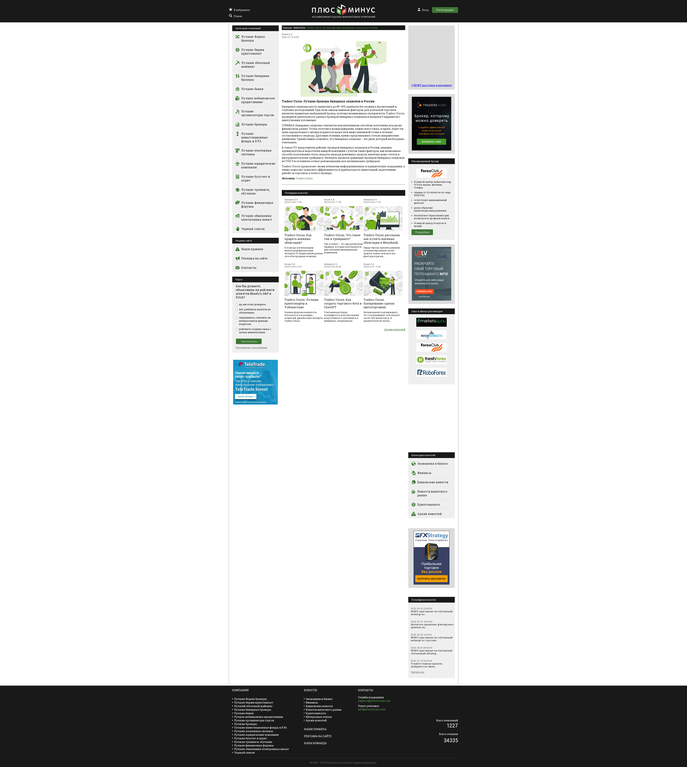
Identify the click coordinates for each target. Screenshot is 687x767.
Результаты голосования (251, 347)
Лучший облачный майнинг (255, 64)
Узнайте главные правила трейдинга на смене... (426, 665)
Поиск (238, 16)
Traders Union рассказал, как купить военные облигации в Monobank (382, 238)
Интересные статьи (319, 717)
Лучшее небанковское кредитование (258, 100)
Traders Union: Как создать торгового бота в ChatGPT (343, 303)
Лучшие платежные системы (256, 152)
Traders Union (304, 178)
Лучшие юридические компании (258, 165)
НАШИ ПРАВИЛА (315, 729)
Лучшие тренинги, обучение (255, 191)
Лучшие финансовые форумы (257, 204)
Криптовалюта (428, 504)
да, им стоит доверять (252, 304)
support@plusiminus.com (374, 700)
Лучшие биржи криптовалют (252, 51)
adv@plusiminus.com (372, 709)
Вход (425, 10)
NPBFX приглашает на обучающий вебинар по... (432, 613)
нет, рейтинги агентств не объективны (255, 311)
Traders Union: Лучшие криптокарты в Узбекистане (301, 303)
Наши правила (252, 249)
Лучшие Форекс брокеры (253, 38)
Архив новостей (394, 329)
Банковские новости (432, 482)
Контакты (248, 267)
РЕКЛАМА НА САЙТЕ (318, 736)
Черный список (253, 229)
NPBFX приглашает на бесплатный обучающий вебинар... (431, 652)
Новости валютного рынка (432, 493)
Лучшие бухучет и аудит (255, 178)
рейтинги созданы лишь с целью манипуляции (255, 330)
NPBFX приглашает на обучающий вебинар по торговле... (432, 639)
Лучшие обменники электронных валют (256, 217)
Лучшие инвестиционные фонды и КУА (254, 137)
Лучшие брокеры (254, 124)
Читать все (417, 672)
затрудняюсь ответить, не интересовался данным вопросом (255, 321)
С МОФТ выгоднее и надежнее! (431, 85)
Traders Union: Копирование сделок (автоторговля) (379, 303)
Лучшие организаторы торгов (257, 113)
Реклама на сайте (254, 258)
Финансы (424, 473)
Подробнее (422, 232)
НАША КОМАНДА (315, 743)
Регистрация (445, 10)
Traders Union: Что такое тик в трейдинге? (342, 237)
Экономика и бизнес (432, 463)
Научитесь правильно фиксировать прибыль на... (432, 626)
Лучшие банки (252, 89)
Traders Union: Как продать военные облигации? (298, 238)
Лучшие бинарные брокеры (255, 77)
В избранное (242, 10)
